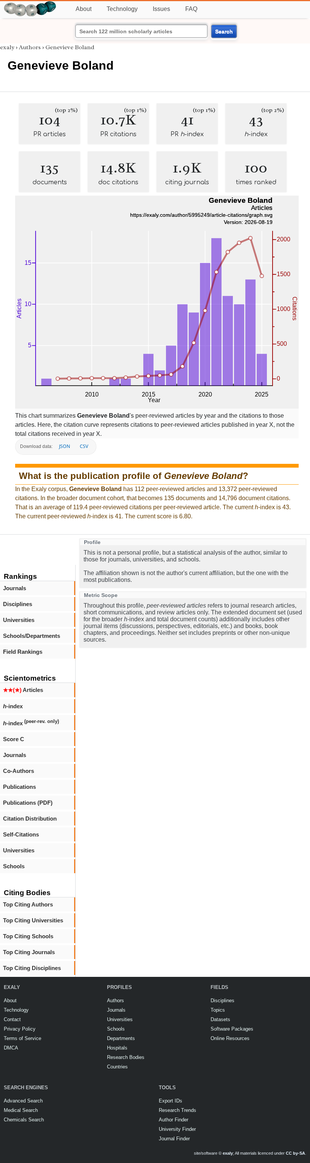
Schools (14, 866)
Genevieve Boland (70, 47)
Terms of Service (22, 1038)
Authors (30, 47)
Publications (19, 787)
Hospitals (117, 1048)
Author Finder (173, 1120)
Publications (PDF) (28, 802)
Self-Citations (21, 834)
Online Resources (230, 1038)
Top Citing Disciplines (32, 968)
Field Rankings (22, 651)
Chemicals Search (24, 1120)
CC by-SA (295, 1153)
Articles (23, 690)
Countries (117, 1067)
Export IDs (170, 1101)
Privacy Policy (20, 1029)
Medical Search (21, 1110)
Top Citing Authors (28, 904)
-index (13, 706)
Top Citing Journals (29, 952)
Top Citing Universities (33, 920)
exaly (7, 47)
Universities (18, 620)
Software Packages (232, 1029)
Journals (14, 588)
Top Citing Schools (28, 936)
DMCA (11, 1048)
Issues (161, 9)
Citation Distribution (30, 818)
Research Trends (177, 1110)
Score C (13, 739)
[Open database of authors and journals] (30, 4)
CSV (84, 446)
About (83, 9)
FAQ (191, 9)
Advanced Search (23, 1101)
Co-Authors (18, 771)
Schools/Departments (31, 636)
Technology (122, 9)
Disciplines (17, 604)
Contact (12, 1019)
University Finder (177, 1129)
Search (224, 31)
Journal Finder (174, 1138)
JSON (64, 446)
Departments (121, 1038)
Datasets (220, 1019)
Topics (218, 1010)
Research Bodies (125, 1057)
